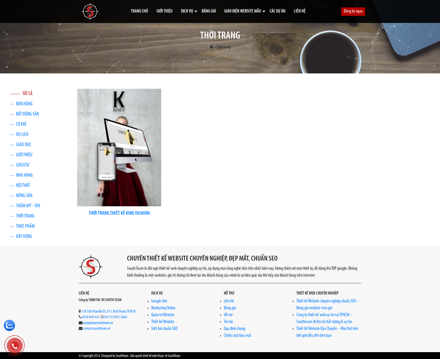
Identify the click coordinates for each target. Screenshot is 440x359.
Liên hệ (300, 11)
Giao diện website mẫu (242, 11)
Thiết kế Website (162, 322)
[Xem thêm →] (119, 147)
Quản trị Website (162, 315)
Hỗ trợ (228, 315)
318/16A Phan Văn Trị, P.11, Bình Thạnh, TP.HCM (108, 312)
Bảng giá (209, 11)
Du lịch (22, 134)
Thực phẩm (25, 226)
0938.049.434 (90, 317)
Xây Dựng (24, 236)
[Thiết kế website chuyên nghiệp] (90, 11)
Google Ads (159, 301)
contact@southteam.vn (96, 329)
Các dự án (277, 11)
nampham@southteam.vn (98, 323)
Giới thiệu (165, 11)
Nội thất (23, 185)
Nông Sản (24, 195)
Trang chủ (139, 11)
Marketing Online (163, 308)
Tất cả (27, 93)
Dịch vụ (187, 11)
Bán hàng (24, 104)
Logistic (23, 165)
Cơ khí (21, 124)
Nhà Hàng (24, 175)
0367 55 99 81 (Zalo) (115, 317)
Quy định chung (234, 329)
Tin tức (228, 322)
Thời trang (25, 216)
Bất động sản (27, 114)
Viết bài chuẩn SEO (164, 329)
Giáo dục (23, 144)
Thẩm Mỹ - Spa (28, 206)
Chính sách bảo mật (237, 336)
